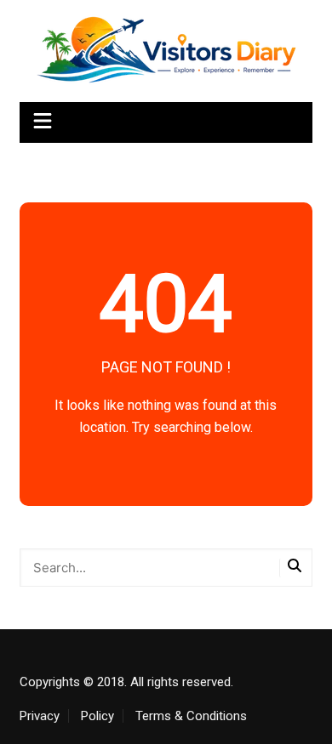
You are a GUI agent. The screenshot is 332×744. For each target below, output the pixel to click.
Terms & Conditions (191, 716)
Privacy (40, 716)
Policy (97, 716)
